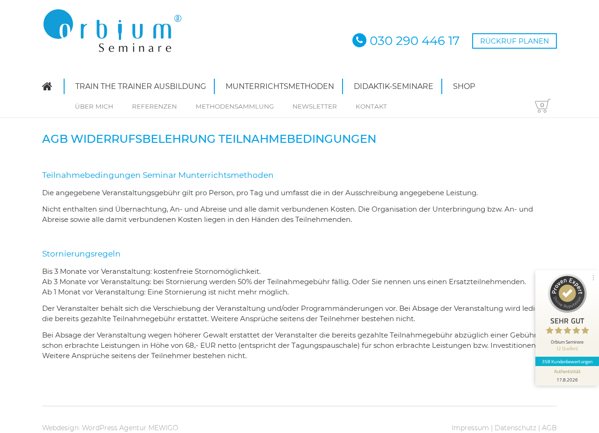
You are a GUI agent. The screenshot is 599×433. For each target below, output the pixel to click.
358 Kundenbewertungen (567, 361)
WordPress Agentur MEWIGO (130, 428)
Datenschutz (515, 428)
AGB (549, 428)
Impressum (470, 428)
